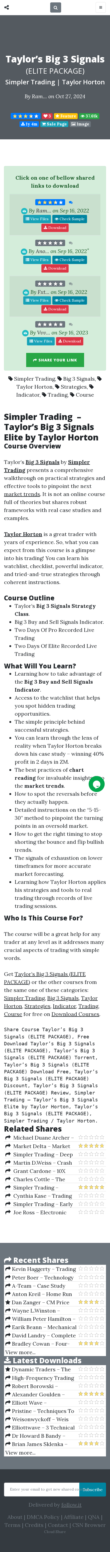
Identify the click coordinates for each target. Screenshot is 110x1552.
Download (56, 227)
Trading (58, 394)
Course (85, 394)
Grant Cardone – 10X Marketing (35, 1171)
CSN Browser (89, 1525)
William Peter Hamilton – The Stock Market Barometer (40, 1318)
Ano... (42, 251)
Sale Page (56, 124)
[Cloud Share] (7, 7)
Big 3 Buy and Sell (37, 622)
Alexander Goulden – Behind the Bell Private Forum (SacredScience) (35, 1394)
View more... (20, 1352)
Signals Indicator (81, 622)
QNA (94, 1517)
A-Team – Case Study (38, 1285)
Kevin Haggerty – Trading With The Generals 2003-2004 (40, 1269)
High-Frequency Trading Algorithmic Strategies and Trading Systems (39, 1377)
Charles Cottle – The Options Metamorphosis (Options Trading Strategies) (41, 1179)
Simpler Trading (30, 81)
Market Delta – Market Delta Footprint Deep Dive (38, 1146)
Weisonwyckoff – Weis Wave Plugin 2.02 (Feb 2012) (39, 1419)
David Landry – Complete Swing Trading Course (40, 1335)
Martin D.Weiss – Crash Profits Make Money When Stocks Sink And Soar (38, 1162)
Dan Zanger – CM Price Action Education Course (37, 1302)
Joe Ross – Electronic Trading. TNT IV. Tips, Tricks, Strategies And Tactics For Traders (41, 1212)
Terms (13, 1525)
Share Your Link (57, 360)
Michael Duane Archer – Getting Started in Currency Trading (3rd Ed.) (40, 1137)
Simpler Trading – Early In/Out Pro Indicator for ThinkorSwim (39, 1204)
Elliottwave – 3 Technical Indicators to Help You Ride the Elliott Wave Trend (40, 1427)
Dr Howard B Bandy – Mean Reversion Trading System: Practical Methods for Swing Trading (39, 1435)
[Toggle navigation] (101, 7)
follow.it (71, 1504)
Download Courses (75, 1014)
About (14, 1517)
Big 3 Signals (79, 378)
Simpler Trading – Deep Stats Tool (39, 1154)
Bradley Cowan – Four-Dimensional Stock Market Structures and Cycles (38, 1343)
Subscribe (93, 1489)
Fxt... (43, 292)
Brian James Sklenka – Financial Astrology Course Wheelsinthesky (39, 1444)
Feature (67, 116)
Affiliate (74, 1517)
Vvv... (43, 332)
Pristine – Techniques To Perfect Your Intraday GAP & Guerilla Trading (41, 1411)
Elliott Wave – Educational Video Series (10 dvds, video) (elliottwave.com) (40, 1402)
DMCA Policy (43, 1517)
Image (82, 124)
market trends (22, 494)
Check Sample (71, 218)
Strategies (74, 386)
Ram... (39, 96)
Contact (58, 1525)
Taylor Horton (83, 81)
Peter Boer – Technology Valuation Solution (39, 1277)
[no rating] (50, 243)
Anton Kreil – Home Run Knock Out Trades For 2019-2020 (40, 1294)
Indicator (28, 394)
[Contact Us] (97, 784)
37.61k (91, 116)
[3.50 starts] (26, 116)
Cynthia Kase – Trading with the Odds (38, 1195)
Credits (34, 1525)
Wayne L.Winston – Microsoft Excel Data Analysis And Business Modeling (33, 1310)
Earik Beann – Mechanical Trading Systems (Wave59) (41, 1327)
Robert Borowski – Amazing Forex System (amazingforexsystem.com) (39, 1386)
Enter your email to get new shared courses (49, 1489)
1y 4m (31, 124)
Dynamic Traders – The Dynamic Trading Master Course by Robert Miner (38, 1369)
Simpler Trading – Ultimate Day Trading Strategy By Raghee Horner (39, 1187)
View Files (39, 218)
